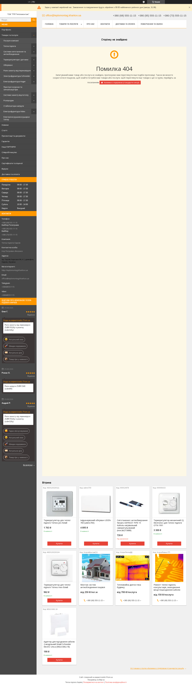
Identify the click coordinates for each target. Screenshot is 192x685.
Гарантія (5, 141)
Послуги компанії (11, 40)
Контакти (105, 24)
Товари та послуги (10, 35)
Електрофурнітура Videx (14, 111)
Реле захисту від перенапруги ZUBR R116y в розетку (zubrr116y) (17, 327)
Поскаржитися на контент (93, 682)
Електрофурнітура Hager (15, 81)
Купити (59, 543)
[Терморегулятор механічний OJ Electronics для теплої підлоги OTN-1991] (169, 503)
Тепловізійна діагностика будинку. (129, 586)
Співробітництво (9, 152)
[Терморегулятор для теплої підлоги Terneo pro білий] (59, 503)
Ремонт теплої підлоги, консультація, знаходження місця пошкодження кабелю (167, 587)
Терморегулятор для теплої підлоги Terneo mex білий (57, 586)
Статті (4, 130)
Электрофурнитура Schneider (17, 76)
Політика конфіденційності (116, 682)
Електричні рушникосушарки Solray (17, 118)
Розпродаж (9, 100)
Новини (5, 125)
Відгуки (5, 168)
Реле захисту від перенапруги (17, 70)
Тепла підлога (10, 46)
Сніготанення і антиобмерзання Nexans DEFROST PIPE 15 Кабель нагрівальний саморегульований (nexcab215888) (132, 525)
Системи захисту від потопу (16, 95)
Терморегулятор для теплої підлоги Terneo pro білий (57, 521)
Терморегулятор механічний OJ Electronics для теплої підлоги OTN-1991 (169, 523)
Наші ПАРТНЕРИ (9, 147)
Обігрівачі (8, 65)
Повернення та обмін (152, 24)
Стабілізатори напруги (14, 106)
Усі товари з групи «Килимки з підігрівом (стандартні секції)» (157, 668)
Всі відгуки (27, 465)
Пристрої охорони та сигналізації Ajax (13, 88)
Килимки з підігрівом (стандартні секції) (121, 82)
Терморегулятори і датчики (16, 59)
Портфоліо (6, 29)
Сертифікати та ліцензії (12, 163)
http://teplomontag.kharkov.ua (15, 270)
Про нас (5, 158)
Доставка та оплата (11, 174)
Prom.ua (109, 677)
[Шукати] (34, 20)
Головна (49, 24)
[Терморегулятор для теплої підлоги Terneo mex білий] (59, 568)
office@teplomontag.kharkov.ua (15, 278)
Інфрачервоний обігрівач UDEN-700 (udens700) (95, 521)
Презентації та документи (13, 136)
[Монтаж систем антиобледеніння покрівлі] (96, 568)
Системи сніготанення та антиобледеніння (15, 52)
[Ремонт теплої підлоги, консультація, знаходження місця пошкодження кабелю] (169, 568)
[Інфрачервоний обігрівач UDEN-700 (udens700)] (96, 503)
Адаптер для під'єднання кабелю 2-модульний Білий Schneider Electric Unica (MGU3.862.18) (59, 644)
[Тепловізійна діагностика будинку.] (133, 568)
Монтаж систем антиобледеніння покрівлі (92, 586)
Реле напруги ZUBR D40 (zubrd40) (15, 387)
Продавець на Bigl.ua (96, 680)
